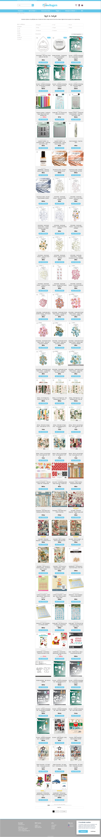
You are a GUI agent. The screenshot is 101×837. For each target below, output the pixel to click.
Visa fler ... (59, 807)
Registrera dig (37, 826)
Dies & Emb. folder (45, 11)
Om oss (53, 827)
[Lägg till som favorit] (76, 5)
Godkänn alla (83, 831)
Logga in (36, 825)
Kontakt (53, 828)
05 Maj (18, 32)
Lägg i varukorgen (43, 62)
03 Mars (18, 35)
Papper (57, 11)
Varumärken (53, 825)
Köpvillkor (53, 826)
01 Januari (19, 39)
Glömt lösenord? (38, 827)
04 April (18, 33)
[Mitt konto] (79, 5)
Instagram (72, 826)
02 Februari (19, 37)
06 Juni (18, 30)
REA (82, 11)
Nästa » (64, 811)
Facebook (71, 825)
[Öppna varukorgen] (82, 5)
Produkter (20, 11)
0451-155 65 (24, 829)
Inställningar (93, 831)
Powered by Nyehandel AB (50, 836)
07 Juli (18, 28)
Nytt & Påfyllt (32, 11)
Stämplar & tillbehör (70, 11)
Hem (18, 13)
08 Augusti (19, 26)
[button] (37, 38)
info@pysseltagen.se (25, 830)
